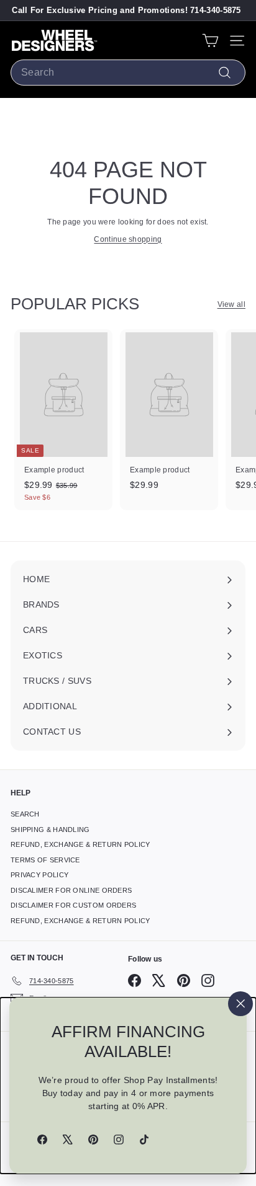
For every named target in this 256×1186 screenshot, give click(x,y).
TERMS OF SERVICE (45, 860)
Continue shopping (128, 239)
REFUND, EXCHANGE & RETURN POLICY (80, 844)
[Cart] (210, 40)
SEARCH (25, 814)
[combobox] (128, 73)
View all (231, 304)
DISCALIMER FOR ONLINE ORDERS (71, 890)
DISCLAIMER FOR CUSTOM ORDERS (73, 905)
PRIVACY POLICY (39, 874)
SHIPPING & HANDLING (50, 829)
